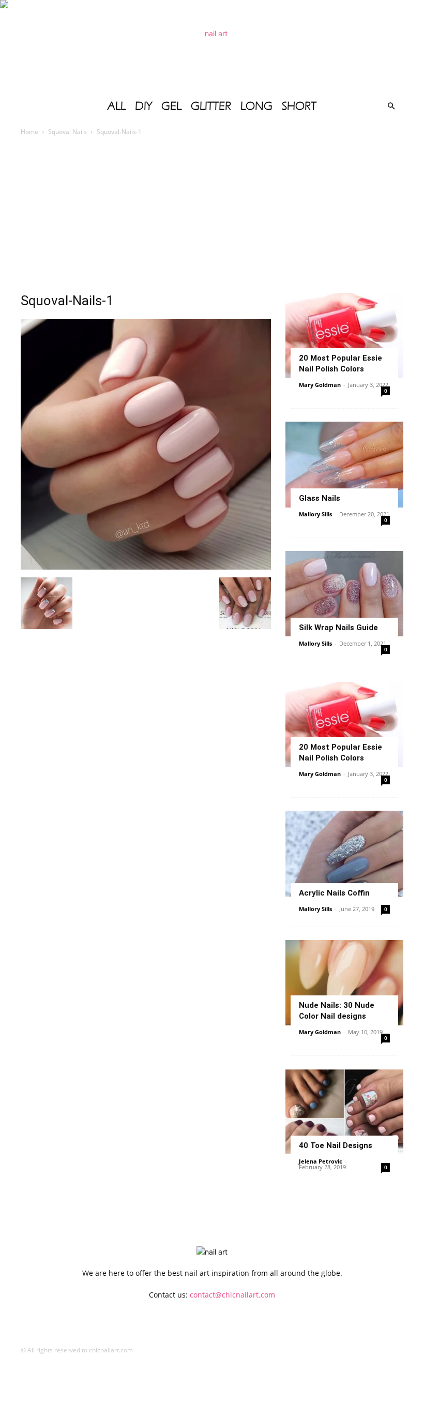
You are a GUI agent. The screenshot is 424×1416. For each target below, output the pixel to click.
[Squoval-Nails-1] (146, 566)
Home (29, 131)
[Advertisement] (212, 215)
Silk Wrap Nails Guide (338, 627)
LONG (256, 106)
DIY (143, 106)
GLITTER (211, 106)
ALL (117, 106)
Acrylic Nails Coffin (334, 893)
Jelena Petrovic (320, 1161)
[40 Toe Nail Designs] (344, 1111)
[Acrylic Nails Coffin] (344, 853)
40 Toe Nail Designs (335, 1145)
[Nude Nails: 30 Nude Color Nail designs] (344, 982)
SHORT (299, 106)
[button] (390, 106)
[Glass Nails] (344, 464)
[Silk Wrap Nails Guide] (344, 593)
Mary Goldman (320, 385)
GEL (171, 106)
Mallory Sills (315, 514)
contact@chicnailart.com (232, 1295)
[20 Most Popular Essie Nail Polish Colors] (344, 335)
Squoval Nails (67, 131)
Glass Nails (319, 498)
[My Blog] (212, 47)
